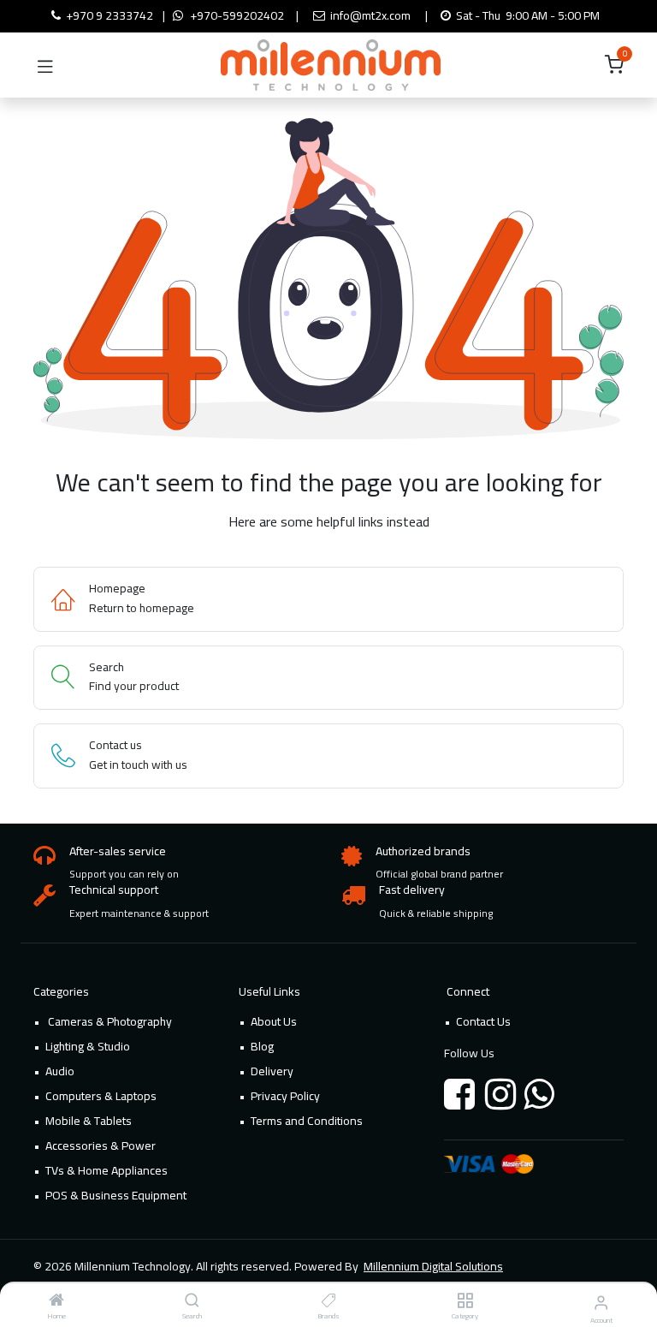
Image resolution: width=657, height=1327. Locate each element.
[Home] (56, 1301)
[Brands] (329, 1301)
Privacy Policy (285, 1096)
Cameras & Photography (108, 1021)
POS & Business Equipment (115, 1195)
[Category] (465, 1301)
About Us (274, 1021)
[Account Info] (601, 1302)
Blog (262, 1046)
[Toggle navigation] (45, 65)
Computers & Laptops (101, 1096)
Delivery (272, 1071)
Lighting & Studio (87, 1046)
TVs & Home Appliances (106, 1170)
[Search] (192, 1301)
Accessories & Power (100, 1145)
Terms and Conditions (307, 1121)
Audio (59, 1071)
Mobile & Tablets (88, 1121)
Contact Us (483, 1021)
